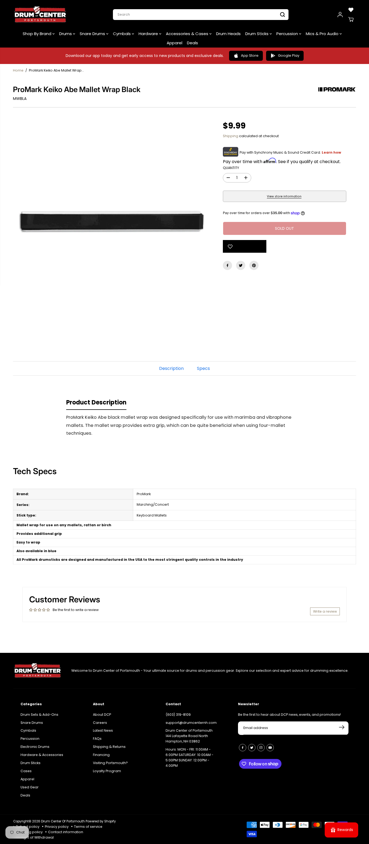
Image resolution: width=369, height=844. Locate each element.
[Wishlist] (351, 10)
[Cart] (351, 19)
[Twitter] (240, 265)
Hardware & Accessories (42, 754)
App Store (250, 55)
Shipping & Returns (109, 746)
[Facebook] (227, 265)
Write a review (325, 611)
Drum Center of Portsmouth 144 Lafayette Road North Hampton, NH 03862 (189, 736)
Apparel (174, 43)
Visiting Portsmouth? (110, 763)
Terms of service (88, 826)
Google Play (288, 55)
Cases (26, 771)
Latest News (103, 730)
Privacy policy (57, 826)
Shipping (230, 136)
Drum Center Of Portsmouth (63, 821)
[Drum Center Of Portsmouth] (40, 14)
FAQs (97, 738)
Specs (203, 368)
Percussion (287, 33)
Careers (100, 722)
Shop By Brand (37, 33)
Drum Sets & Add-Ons (39, 714)
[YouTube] (270, 747)
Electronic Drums (35, 746)
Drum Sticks (257, 33)
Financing (101, 754)
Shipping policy (29, 832)
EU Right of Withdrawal (35, 837)
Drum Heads (228, 33)
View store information (284, 196)
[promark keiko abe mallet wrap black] (113, 222)
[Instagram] (261, 747)
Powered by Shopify (101, 821)
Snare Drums (93, 33)
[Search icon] (283, 14)
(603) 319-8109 (178, 714)
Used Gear (30, 787)
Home (18, 70)
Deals (192, 43)
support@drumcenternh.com (191, 722)
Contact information (65, 832)
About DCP (102, 714)
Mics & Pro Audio (323, 33)
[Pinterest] (254, 265)
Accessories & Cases (187, 33)
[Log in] (340, 14)
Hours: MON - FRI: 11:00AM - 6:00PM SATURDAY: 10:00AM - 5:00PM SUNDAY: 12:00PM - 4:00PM (189, 757)
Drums (66, 33)
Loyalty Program (107, 771)
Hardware (149, 33)
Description (171, 368)
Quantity (231, 168)
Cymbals (122, 33)
